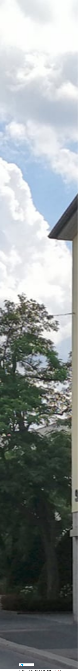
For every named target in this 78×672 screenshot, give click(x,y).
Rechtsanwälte (24, 670)
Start (19, 670)
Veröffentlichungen (42, 670)
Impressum (54, 670)
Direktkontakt (49, 670)
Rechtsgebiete (31, 670)
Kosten (36, 670)
